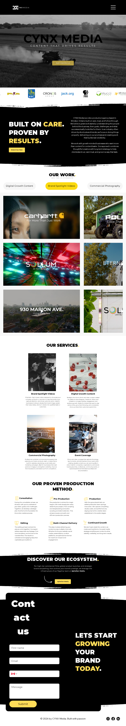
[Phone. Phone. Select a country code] (14, 607)
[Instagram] (108, 652)
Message (15, 613)
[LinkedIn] (118, 652)
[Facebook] (113, 652)
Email (13, 587)
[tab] (19, 186)
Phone (12, 601)
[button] (17, 150)
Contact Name (17, 575)
